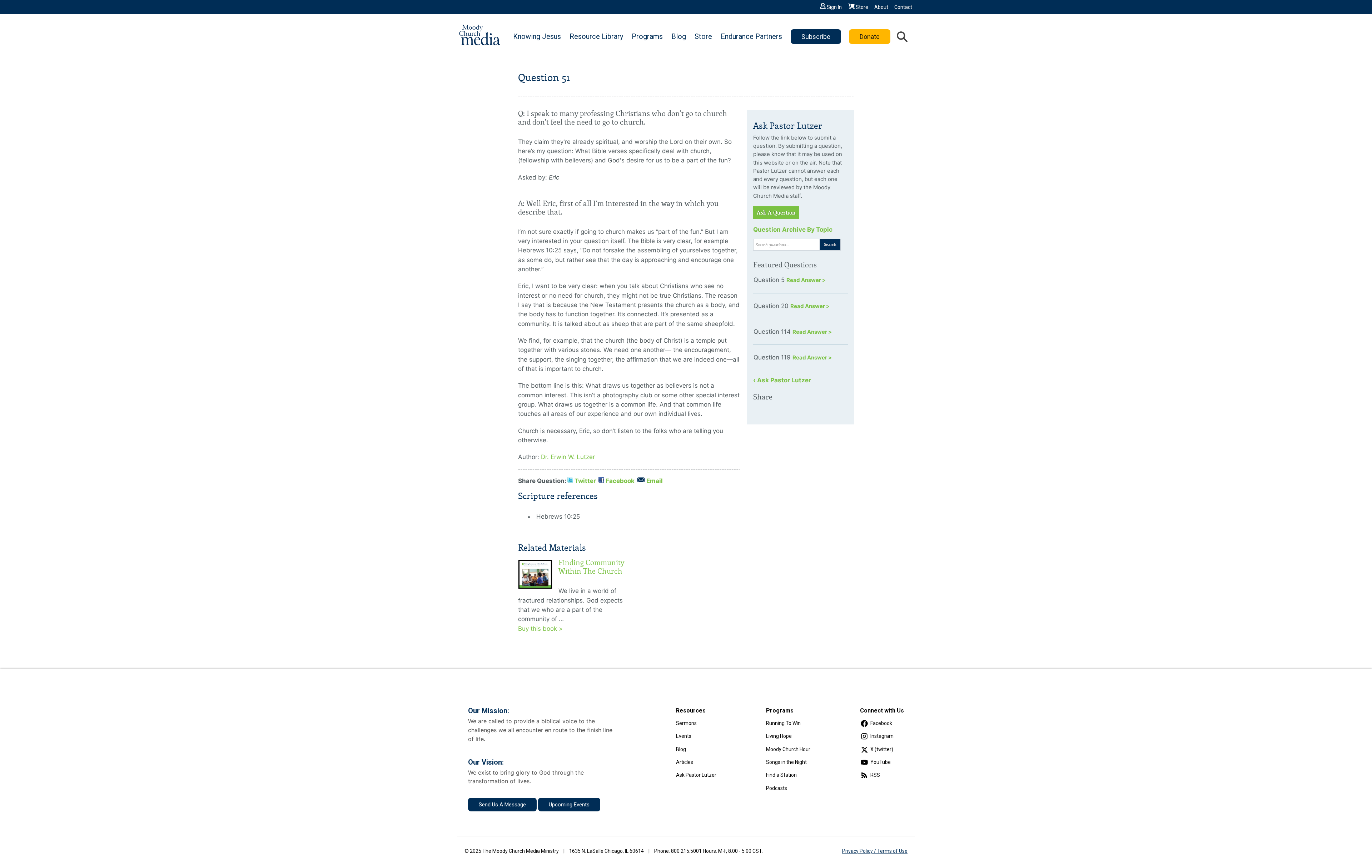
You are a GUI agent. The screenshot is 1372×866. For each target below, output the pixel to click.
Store (862, 7)
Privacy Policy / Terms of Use (875, 851)
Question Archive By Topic (792, 229)
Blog (678, 36)
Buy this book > (540, 628)
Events (683, 736)
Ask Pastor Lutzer (696, 775)
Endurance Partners (751, 36)
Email (654, 480)
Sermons (686, 723)
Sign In (834, 7)
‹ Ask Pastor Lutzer (782, 380)
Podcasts (776, 788)
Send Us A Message (502, 804)
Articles (684, 762)
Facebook (620, 480)
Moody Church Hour (788, 749)
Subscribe (815, 36)
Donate (870, 36)
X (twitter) (881, 749)
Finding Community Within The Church (591, 566)
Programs (647, 36)
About (881, 7)
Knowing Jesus (537, 36)
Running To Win (783, 723)
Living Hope (779, 736)
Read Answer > (806, 280)
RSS (875, 775)
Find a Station (781, 775)
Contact (903, 7)
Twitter (585, 480)
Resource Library (596, 36)
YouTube (880, 762)
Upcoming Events (569, 804)
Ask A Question (776, 213)
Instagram (882, 736)
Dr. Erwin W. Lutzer (568, 456)
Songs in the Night (786, 762)
